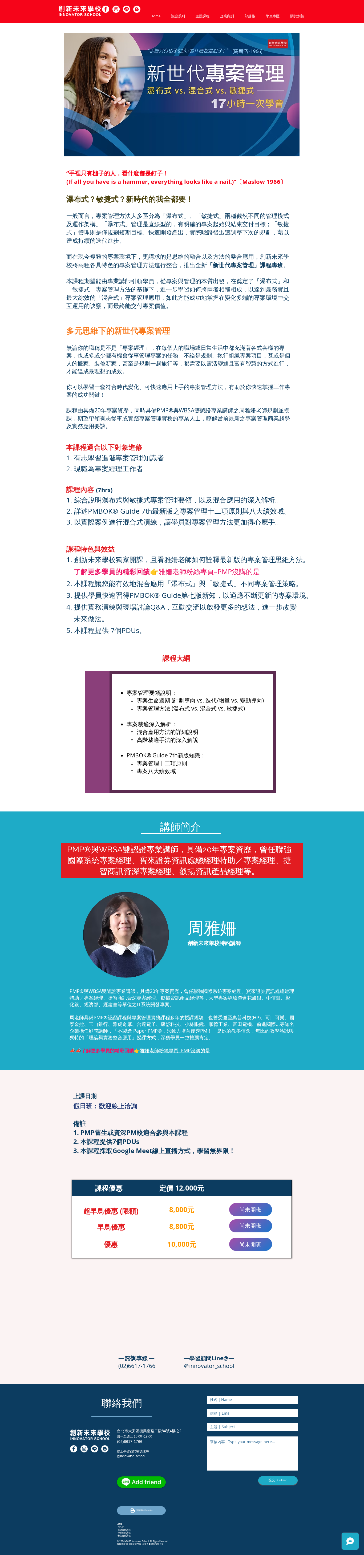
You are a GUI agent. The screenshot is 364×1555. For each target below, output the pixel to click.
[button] (136, 9)
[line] (126, 9)
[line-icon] (94, 1448)
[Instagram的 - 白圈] (116, 9)
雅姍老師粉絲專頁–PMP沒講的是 (209, 571)
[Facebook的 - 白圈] (105, 9)
